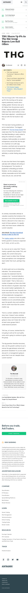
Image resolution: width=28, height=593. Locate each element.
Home (3, 33)
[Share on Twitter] (18, 65)
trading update (9, 238)
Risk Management (7, 514)
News (7, 33)
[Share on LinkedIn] (21, 65)
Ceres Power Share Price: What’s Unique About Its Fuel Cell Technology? (13, 405)
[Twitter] (12, 559)
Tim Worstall (9, 65)
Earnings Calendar (7, 534)
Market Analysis (6, 550)
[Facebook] (3, 559)
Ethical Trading (6, 519)
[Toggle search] (26, 2)
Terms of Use (4, 580)
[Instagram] (8, 559)
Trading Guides (6, 522)
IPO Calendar (5, 536)
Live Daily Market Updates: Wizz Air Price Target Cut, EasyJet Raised (13, 397)
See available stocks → (11, 200)
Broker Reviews (6, 502)
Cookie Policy (5, 582)
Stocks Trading (6, 512)
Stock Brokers (5, 490)
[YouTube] (17, 559)
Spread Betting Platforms (8, 497)
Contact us (4, 578)
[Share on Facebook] (24, 65)
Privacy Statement (6, 584)
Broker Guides (6, 524)
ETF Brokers (5, 493)
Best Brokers (5, 500)
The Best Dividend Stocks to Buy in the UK (12, 233)
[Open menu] (21, 2)
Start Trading (14, 433)
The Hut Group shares (16, 129)
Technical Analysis (7, 517)
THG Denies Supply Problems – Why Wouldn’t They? (15, 89)
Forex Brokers (5, 495)
